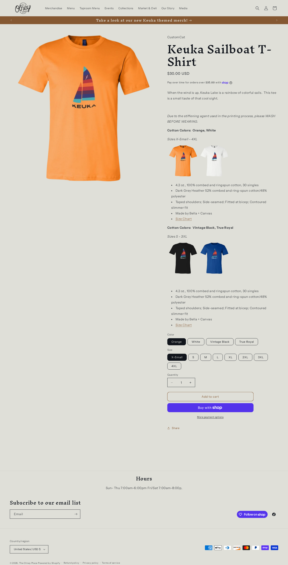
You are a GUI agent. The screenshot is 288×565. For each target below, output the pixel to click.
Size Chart (184, 219)
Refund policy (71, 562)
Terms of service (111, 562)
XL (231, 357)
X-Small (177, 357)
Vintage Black (219, 342)
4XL (174, 366)
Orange (176, 342)
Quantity (172, 374)
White (196, 342)
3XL (261, 357)
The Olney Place (28, 563)
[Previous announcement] (11, 20)
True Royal (246, 342)
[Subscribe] (76, 514)
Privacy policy (91, 562)
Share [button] (176, 428)
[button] (257, 8)
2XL (245, 357)
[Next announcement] (277, 20)
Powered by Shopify (49, 563)
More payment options (210, 417)
